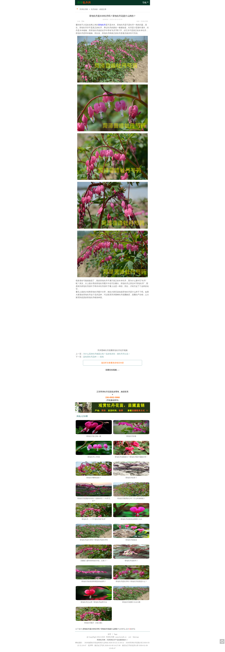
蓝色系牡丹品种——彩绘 (93, 357)
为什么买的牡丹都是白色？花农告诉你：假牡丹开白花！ (106, 354)
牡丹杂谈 (94, 9)
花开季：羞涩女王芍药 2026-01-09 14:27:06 (104, 645)
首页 (109, 634)
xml (129, 637)
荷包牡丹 (102, 25)
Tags (115, 634)
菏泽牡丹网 (84, 9)
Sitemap (136, 637)
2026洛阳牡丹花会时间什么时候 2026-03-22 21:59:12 (104, 643)
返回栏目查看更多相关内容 (112, 363)
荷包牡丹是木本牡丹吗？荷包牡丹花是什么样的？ (101, 629)
